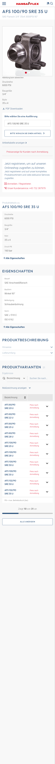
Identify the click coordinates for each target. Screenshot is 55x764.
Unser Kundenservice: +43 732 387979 (26, 188)
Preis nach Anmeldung (34, 406)
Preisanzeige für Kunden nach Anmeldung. (27, 152)
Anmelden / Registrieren (19, 183)
